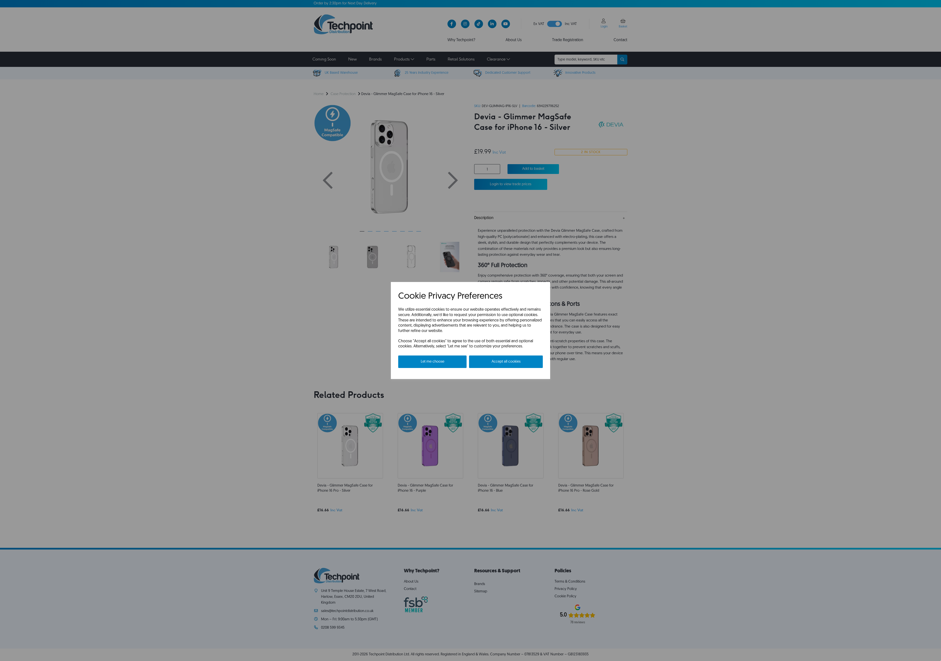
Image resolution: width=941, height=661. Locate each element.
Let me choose (432, 362)
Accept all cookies (506, 362)
